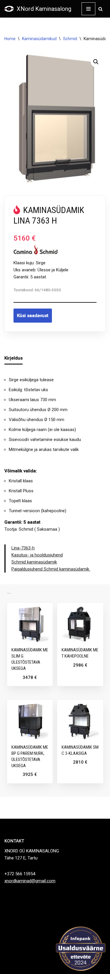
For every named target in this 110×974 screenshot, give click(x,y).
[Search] (100, 9)
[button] (96, 62)
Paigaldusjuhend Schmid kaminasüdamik (50, 569)
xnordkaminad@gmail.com (29, 880)
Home (10, 38)
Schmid (70, 38)
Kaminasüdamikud (39, 38)
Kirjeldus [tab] (13, 358)
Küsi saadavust (32, 315)
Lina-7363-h (23, 548)
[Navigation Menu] (88, 8)
